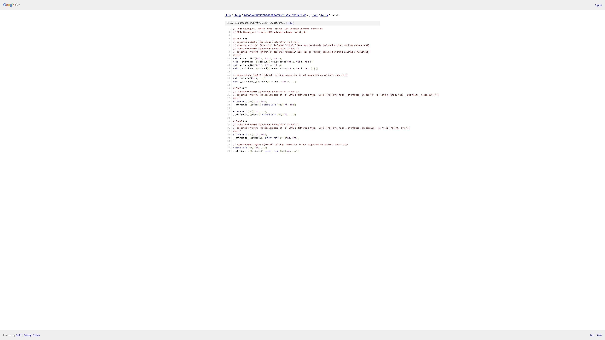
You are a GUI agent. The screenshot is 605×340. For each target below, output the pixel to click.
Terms (36, 335)
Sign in (598, 4)
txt (592, 335)
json (599, 335)
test (315, 15)
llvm (228, 15)
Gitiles (19, 335)
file (289, 23)
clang (237, 15)
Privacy (27, 335)
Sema (324, 15)
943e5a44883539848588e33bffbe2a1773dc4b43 (275, 15)
